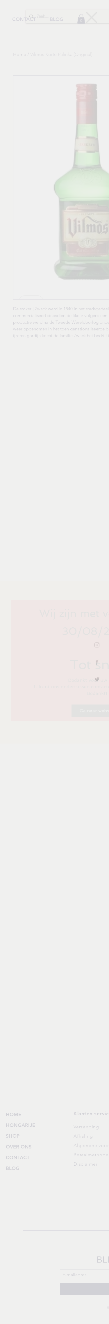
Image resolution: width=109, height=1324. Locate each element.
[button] (91, 17)
